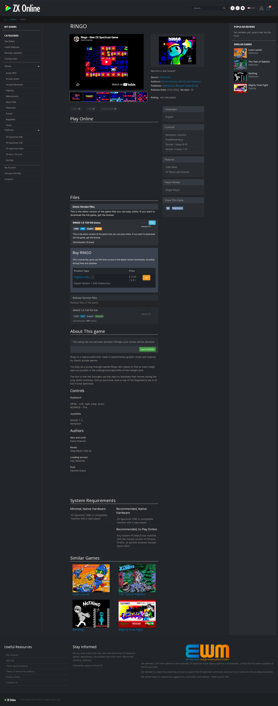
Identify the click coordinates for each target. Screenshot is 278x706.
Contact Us (12, 682)
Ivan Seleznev (193, 81)
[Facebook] (233, 8)
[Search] (224, 8)
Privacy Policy (13, 677)
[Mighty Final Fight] (137, 613)
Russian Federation (187, 85)
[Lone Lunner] (91, 578)
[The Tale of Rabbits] (137, 578)
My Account (12, 655)
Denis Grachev (169, 81)
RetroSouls (169, 85)
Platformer (165, 77)
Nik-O (182, 81)
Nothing (78, 629)
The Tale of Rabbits (132, 594)
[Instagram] (238, 8)
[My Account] (261, 8)
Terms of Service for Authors (21, 671)
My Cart (10, 660)
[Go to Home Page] (5, 19)
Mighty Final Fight (131, 629)
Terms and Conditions (17, 666)
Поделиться (177, 208)
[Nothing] (91, 613)
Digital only (81, 277)
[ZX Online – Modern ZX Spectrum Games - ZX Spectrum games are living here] (22, 8)
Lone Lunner (81, 594)
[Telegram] (243, 8)
